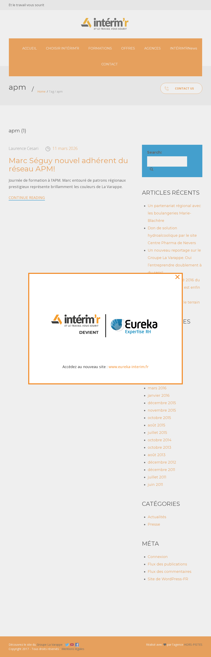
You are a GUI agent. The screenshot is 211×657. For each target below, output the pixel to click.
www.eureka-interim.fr (129, 366)
